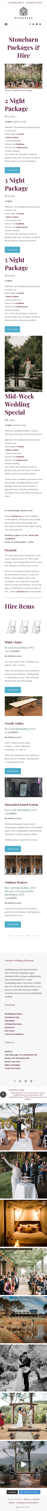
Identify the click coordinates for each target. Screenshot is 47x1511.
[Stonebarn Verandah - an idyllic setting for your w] (23, 1271)
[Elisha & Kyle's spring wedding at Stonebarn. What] (23, 1464)
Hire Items (10, 1030)
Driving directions (13, 1024)
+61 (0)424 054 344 (20, 1058)
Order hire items (12, 1068)
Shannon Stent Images (22, 90)
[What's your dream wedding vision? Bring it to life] (23, 1416)
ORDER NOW (12, 690)
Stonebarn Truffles (34, 3)
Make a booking (12, 1065)
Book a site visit (12, 1061)
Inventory (9, 1027)
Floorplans (10, 1020)
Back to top (22, 1507)
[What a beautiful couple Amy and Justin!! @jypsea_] (23, 1126)
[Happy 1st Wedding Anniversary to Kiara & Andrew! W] (23, 1368)
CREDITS (26, 1499)
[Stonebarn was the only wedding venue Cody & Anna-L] (23, 1319)
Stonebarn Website (16, 3)
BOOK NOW (12, 170)
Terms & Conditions (14, 1034)
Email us (8, 1051)
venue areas (22, 147)
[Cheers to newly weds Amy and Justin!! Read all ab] (23, 1175)
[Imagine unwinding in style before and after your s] (23, 1223)
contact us (21, 591)
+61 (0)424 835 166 (28, 1054)
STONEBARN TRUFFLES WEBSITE (27, 1503)
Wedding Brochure (13, 1014)
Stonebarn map (12, 1017)
